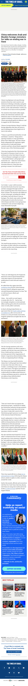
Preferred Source (7, 55)
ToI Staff (8, 59)
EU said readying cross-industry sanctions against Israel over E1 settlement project (7, 595)
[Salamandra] (21, 680)
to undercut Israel (10, 488)
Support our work (14, 569)
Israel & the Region (10, 637)
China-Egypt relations (22, 640)
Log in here (18, 654)
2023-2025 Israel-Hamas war (8, 638)
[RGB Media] (11, 680)
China (16, 637)
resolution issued (6, 287)
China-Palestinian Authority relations (9, 640)
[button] (26, 2)
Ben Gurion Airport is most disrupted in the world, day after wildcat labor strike (20, 594)
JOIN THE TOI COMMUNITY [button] (14, 651)
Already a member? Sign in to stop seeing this (14, 572)
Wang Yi (3, 641)
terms (20, 180)
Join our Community (6, 5)
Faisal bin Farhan (17, 641)
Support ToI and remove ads (21, 5)
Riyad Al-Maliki (9, 641)
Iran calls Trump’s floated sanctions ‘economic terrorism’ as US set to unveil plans (8, 612)
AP (3, 59)
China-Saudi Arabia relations (20, 638)
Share (5, 63)
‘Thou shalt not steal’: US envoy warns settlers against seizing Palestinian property (20, 612)
